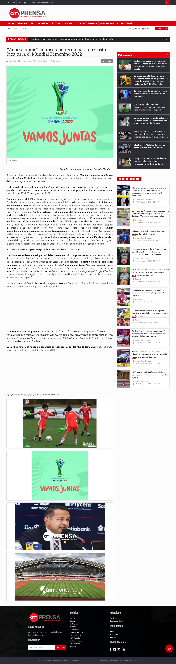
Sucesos (55, 23)
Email (112, 631)
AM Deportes (127, 23)
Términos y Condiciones (109, 660)
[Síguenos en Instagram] (13, 2)
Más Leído (42, 23)
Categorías (74, 623)
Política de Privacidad (128, 660)
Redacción (12, 61)
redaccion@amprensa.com (42, 2)
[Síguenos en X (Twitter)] (19, 2)
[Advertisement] (59, 309)
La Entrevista (75, 643)
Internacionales (109, 23)
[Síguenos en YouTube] (25, 2)
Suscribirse (60, 647)
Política (73, 646)
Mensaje (113, 637)
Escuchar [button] (108, 61)
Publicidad (114, 618)
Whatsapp (114, 634)
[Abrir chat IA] (169, 648)
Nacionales (69, 23)
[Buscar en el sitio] (167, 2)
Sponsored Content (117, 621)
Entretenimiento (76, 640)
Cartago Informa (87, 23)
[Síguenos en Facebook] (8, 2)
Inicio (11, 23)
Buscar (72, 621)
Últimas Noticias (25, 23)
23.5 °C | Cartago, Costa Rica (22, 28)
